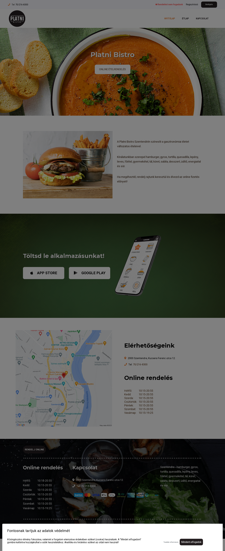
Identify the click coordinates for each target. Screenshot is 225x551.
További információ (170, 542)
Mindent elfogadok (191, 542)
